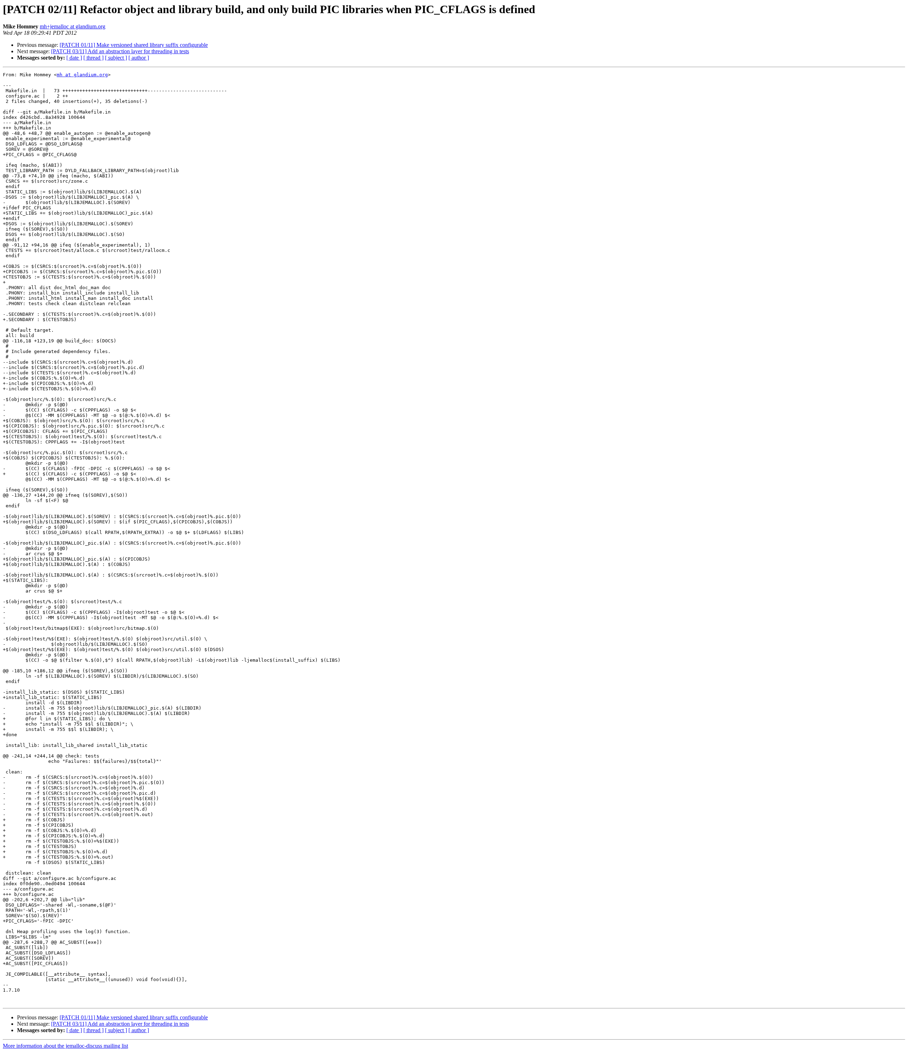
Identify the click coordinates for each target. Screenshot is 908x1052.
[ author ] (138, 58)
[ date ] (74, 58)
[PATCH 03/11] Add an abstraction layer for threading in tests (120, 51)
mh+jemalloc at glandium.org (72, 26)
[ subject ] (116, 58)
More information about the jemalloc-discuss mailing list (65, 1046)
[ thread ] (93, 58)
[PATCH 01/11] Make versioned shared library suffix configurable (134, 45)
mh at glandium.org (82, 74)
